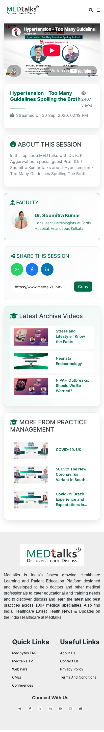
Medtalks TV (22, 661)
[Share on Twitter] (62, 269)
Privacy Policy (71, 669)
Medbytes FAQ (24, 653)
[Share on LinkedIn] (47, 269)
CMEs (16, 677)
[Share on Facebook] (32, 269)
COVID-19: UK (68, 449)
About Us (67, 653)
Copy (83, 286)
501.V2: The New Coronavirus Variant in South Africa (71, 474)
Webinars (19, 669)
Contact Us (69, 661)
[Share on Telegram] (77, 269)
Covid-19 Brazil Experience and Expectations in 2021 (70, 499)
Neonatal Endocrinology (69, 361)
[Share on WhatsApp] (17, 269)
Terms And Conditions (78, 677)
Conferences (22, 685)
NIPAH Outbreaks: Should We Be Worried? (72, 385)
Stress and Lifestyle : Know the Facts (70, 336)
